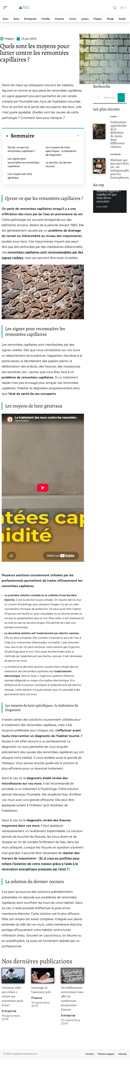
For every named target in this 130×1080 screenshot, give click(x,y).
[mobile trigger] (6, 7)
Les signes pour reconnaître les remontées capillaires (23, 162)
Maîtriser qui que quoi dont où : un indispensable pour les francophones (119, 169)
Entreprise (9, 1011)
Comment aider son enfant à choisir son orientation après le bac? (12, 996)
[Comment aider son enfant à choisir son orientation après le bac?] (13, 975)
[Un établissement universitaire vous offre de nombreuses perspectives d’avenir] (72, 975)
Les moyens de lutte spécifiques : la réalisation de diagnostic (61, 151)
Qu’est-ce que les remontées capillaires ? (21, 149)
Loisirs (113, 116)
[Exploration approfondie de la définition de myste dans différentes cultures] (99, 131)
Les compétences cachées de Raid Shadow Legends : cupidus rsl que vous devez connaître (108, 192)
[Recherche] (114, 7)
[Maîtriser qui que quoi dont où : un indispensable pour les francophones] (99, 166)
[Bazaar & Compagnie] (24, 7)
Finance (36, 998)
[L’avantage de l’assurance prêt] (42, 975)
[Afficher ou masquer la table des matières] (56, 136)
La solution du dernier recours (58, 164)
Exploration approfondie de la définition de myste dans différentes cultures (118, 134)
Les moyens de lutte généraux (20, 175)
